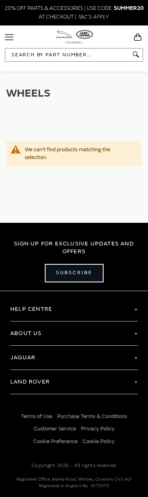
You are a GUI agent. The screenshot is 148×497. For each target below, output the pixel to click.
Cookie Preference (55, 441)
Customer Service (55, 428)
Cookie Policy (99, 441)
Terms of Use (36, 416)
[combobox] (74, 55)
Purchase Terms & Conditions (92, 416)
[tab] (74, 309)
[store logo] (74, 36)
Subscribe (74, 273)
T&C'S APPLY (93, 17)
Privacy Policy (98, 428)
